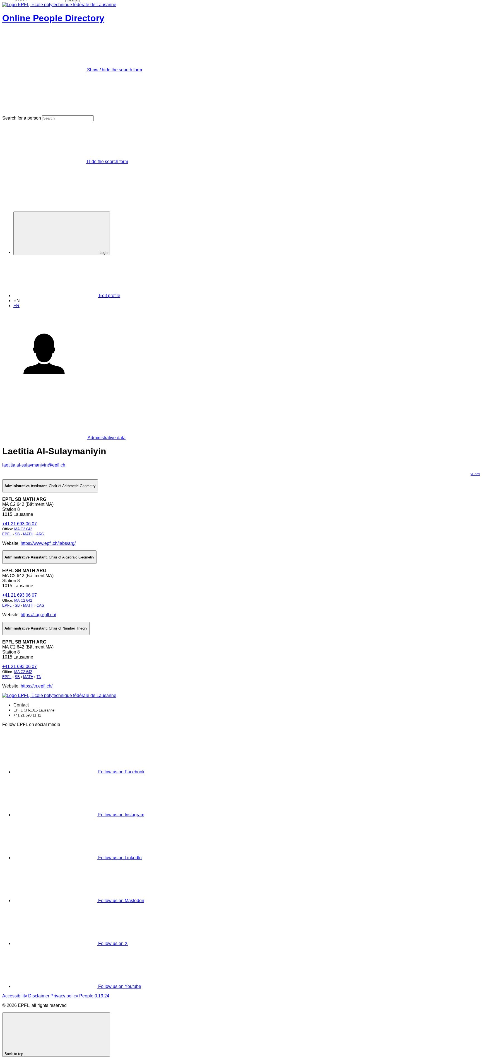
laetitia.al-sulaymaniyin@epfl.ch (33, 465)
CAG (40, 605)
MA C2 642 (23, 529)
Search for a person (21, 118)
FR (16, 305)
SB (17, 534)
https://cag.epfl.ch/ (38, 614)
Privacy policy (64, 996)
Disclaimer (38, 996)
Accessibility (14, 996)
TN (39, 677)
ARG (40, 534)
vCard (475, 474)
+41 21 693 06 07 (19, 523)
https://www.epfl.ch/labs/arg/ (48, 543)
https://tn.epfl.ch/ (36, 686)
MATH (28, 534)
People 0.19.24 (94, 996)
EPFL (6, 534)
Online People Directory (53, 18)
